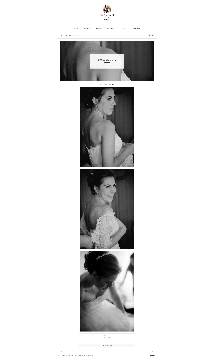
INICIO (76, 28)
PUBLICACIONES (111, 28)
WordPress (79, 355)
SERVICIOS (99, 28)
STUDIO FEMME (107, 14)
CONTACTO (136, 28)
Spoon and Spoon (110, 84)
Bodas (66, 35)
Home (62, 35)
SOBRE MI (124, 28)
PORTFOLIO (87, 28)
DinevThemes (90, 355)
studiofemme (111, 336)
